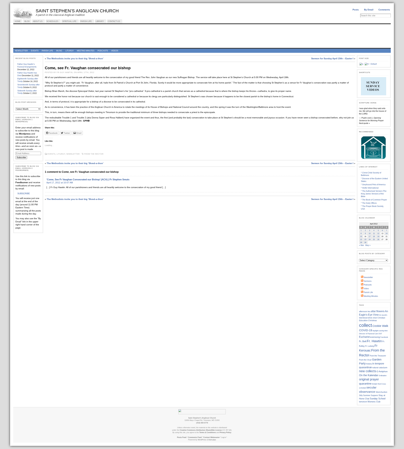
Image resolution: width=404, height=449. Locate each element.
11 (374, 233)
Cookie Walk (380, 325)
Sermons (367, 281)
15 (361, 236)
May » (368, 245)
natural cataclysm (379, 368)
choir (375, 318)
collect (365, 325)
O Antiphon (382, 371)
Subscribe (21, 157)
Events (51, 154)
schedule (362, 388)
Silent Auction (381, 392)
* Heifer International (370, 188)
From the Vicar (365, 360)
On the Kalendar (368, 375)
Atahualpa (212, 440)
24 (370, 239)
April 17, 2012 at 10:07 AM (59, 182)
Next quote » (364, 123)
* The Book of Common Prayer (374, 200)
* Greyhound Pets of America (373, 184)
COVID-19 (365, 330)
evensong (375, 337)
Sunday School (377, 398)
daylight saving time (380, 331)
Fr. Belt (362, 341)
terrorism (363, 401)
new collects (367, 371)
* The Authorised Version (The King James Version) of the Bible (373, 194)
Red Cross (382, 384)
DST (380, 334)
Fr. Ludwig (369, 346)
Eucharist (364, 336)
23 (365, 239)
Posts (356, 9)
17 (370, 236)
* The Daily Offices (369, 203)
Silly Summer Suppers (368, 395)
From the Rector (94, 154)
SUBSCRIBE (23, 193)
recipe (374, 384)
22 (361, 239)
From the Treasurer (378, 356)
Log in (223, 437)
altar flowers (377, 311)
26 (378, 239)
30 (365, 242)
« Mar (361, 245)
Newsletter (73, 154)
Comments (384, 9)
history (369, 364)
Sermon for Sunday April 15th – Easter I (332, 58)
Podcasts (367, 285)
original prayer (369, 379)
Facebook (384, 337)
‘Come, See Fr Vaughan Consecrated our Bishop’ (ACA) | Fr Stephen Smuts (87, 179)
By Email (368, 9)
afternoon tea (364, 311)
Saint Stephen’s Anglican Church (77, 10)
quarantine (365, 383)
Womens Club (374, 402)
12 (378, 233)
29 (361, 242)
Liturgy (61, 154)
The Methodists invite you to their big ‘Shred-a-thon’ (75, 58)
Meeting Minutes (370, 296)
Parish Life (368, 292)
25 (374, 239)
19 (378, 236)
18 (374, 236)
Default (374, 64)
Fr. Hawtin (374, 341)
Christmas (372, 320)
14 (386, 233)
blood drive (367, 318)
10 (370, 233)
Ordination (382, 375)
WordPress (202, 440)
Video (366, 288)
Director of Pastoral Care (368, 334)
